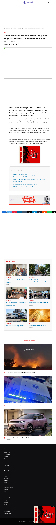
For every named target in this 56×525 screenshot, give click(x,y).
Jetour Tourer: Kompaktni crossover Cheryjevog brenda (18, 437)
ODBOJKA (6, 485)
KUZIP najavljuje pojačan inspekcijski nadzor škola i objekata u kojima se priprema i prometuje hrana (39, 280)
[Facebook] (5, 85)
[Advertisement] (28, 16)
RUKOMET (6, 480)
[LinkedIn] (5, 101)
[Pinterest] (5, 91)
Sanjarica (6, 458)
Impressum (6, 502)
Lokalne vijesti (8, 277)
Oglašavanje (6, 509)
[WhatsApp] (5, 110)
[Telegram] (5, 107)
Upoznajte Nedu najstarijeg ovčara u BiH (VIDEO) (25, 184)
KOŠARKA (6, 478)
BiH (5, 32)
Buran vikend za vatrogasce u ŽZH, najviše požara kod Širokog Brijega (21, 372)
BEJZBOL (6, 489)
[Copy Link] (14, 44)
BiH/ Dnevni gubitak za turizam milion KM (23, 186)
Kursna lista (6, 456)
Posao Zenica (6, 465)
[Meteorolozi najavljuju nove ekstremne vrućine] (39, 315)
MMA (5, 491)
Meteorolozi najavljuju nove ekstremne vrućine (38, 325)
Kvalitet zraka (6, 463)
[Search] (48, 2)
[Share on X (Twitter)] (12, 44)
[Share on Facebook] (10, 44)
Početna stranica (7, 28)
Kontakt (5, 504)
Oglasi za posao (7, 454)
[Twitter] (5, 88)
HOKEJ (5, 482)
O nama (5, 500)
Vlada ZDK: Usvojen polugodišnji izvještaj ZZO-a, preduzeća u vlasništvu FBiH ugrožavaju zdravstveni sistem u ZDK (16, 281)
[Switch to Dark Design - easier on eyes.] (50, 2)
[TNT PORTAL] (28, 2)
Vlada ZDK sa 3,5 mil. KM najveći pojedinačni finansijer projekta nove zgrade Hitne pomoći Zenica (16, 326)
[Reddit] (5, 104)
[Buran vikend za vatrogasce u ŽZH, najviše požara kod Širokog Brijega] (28, 357)
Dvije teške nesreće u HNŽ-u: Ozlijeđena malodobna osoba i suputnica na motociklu (23, 405)
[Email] (5, 94)
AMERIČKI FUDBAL (8, 487)
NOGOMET (6, 474)
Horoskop (6, 461)
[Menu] (6, 2)
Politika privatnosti (7, 513)
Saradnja (5, 507)
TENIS (5, 476)
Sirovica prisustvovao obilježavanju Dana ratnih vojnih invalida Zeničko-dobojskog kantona (38, 303)
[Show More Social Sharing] (19, 44)
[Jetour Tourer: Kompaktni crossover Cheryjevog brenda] (28, 422)
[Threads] (5, 113)
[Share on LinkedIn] (16, 44)
